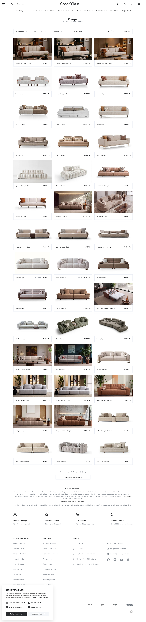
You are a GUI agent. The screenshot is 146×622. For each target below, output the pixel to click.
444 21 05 (79, 543)
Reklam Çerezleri (36, 602)
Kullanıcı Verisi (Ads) (15, 607)
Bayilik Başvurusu (49, 569)
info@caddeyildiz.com (118, 549)
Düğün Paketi (126, 11)
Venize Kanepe (101, 339)
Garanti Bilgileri (19, 559)
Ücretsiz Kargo (18, 564)
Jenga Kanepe (20, 431)
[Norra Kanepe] (32, 110)
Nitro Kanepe (101, 124)
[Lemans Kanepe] (113, 202)
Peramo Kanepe (102, 94)
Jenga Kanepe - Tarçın (63, 431)
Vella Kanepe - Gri (21, 94)
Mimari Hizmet (18, 580)
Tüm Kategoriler (21, 11)
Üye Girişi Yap (18, 569)
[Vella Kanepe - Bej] (73, 79)
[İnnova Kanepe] (113, 355)
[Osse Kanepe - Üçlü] (73, 233)
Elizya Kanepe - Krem (22, 369)
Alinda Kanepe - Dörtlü (63, 400)
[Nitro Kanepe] (113, 110)
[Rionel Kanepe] (73, 324)
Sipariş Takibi (18, 574)
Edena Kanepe (61, 308)
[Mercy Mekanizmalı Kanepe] (113, 294)
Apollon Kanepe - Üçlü (63, 186)
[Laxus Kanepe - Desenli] (113, 386)
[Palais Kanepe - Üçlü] (32, 447)
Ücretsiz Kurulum (52, 520)
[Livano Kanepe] (113, 263)
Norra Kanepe (20, 124)
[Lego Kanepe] (32, 141)
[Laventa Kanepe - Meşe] (113, 49)
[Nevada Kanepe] (73, 202)
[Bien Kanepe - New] (113, 447)
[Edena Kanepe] (73, 294)
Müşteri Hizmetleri (49, 549)
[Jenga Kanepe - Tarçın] (73, 416)
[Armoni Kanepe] (73, 263)
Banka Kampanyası (50, 554)
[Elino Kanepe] (32, 294)
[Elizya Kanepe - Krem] (32, 355)
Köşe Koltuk (76, 11)
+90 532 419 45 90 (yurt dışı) (85, 559)
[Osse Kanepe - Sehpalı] (32, 233)
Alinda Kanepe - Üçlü (22, 400)
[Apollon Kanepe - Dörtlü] (32, 171)
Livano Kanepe (101, 278)
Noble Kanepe (20, 339)
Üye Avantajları (19, 585)
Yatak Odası (36, 11)
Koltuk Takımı (62, 11)
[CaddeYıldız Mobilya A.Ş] (69, 4)
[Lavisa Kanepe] (73, 141)
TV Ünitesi (87, 11)
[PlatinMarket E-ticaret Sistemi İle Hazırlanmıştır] (131, 612)
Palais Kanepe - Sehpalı (104, 431)
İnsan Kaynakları (49, 580)
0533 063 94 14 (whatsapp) (85, 554)
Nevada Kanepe (61, 216)
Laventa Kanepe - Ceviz (23, 63)
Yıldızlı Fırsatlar (48, 574)
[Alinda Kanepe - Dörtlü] (73, 386)
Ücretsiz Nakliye (20, 520)
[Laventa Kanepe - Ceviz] (32, 49)
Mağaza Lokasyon (116, 543)
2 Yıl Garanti (81, 520)
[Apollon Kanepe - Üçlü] (73, 171)
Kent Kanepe (19, 278)
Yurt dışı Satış (18, 549)
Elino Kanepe (19, 308)
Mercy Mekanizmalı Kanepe (106, 308)
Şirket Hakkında (49, 564)
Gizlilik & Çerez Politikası (40, 597)
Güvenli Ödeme (117, 520)
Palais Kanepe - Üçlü (22, 461)
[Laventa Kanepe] (32, 202)
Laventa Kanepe (20, 216)
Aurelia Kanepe (61, 461)
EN (118, 4)
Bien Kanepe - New (103, 461)
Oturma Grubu (100, 11)
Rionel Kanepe (60, 339)
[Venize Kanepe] (113, 324)
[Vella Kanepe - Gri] (32, 79)
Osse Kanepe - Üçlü (62, 247)
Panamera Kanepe (103, 186)
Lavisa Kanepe (61, 155)
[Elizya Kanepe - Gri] (73, 355)
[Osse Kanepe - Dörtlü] (113, 233)
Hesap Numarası (49, 543)
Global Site (47, 585)
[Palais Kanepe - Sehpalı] (113, 416)
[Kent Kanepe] (32, 263)
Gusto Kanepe (101, 155)
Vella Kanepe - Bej (62, 94)
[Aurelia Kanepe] (73, 447)
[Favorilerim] (132, 4)
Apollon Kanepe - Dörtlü (23, 186)
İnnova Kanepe (102, 369)
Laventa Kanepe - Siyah (64, 63)
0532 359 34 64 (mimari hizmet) (87, 564)
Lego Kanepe (19, 155)
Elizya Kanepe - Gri (62, 369)
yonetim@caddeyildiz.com (120, 554)
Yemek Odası (49, 11)
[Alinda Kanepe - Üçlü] (32, 386)
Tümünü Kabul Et (16, 614)
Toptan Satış (47, 559)
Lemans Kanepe (102, 216)
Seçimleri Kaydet (38, 614)
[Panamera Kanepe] (113, 171)
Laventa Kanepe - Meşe (104, 63)
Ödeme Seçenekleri (20, 543)
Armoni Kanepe (61, 278)
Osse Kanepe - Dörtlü (104, 247)
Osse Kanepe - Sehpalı (22, 247)
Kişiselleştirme (36, 607)
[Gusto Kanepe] (113, 141)
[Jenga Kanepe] (32, 416)
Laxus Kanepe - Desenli (104, 400)
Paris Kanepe (60, 124)
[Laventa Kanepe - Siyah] (73, 49)
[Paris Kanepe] (73, 110)
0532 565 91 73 (80, 549)
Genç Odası (114, 11)
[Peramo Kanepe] (113, 79)
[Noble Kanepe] (32, 324)
